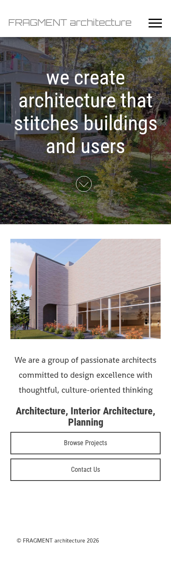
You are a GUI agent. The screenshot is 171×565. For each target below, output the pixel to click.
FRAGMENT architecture (70, 22)
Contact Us (85, 469)
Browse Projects (85, 443)
